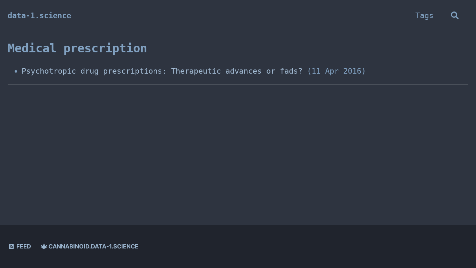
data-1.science (39, 15)
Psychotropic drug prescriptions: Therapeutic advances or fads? (162, 71)
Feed (23, 246)
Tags (424, 15)
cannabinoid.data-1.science (92, 246)
